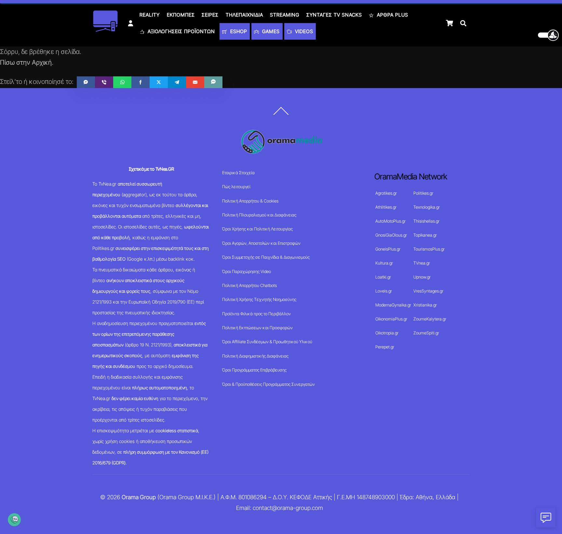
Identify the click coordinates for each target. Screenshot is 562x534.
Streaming (284, 15)
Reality (150, 15)
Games (270, 31)
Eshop (238, 31)
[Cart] (449, 23)
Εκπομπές (181, 15)
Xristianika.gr (425, 304)
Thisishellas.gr (426, 221)
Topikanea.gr (425, 235)
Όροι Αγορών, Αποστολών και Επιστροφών (261, 243)
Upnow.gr (422, 277)
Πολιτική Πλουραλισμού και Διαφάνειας (259, 214)
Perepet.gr (384, 346)
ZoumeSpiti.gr (426, 332)
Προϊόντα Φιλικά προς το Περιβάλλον (256, 313)
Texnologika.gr (426, 207)
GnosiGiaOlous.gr (391, 235)
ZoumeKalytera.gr (429, 318)
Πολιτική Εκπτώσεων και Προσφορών (257, 327)
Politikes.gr (423, 193)
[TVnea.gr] (105, 29)
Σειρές (210, 15)
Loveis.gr (383, 290)
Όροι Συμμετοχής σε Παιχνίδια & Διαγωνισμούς (266, 257)
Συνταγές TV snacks (334, 15)
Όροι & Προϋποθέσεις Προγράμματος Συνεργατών (268, 384)
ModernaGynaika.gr (393, 304)
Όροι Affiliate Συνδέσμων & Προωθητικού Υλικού (267, 341)
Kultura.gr (384, 263)
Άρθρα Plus (391, 15)
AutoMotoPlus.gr (390, 221)
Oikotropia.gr (386, 332)
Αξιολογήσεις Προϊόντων (180, 31)
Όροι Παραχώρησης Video (246, 271)
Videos (303, 31)
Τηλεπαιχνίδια (244, 15)
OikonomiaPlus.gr (391, 318)
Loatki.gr (383, 277)
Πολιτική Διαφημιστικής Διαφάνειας (255, 355)
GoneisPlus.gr (387, 249)
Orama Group (139, 497)
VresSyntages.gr (428, 290)
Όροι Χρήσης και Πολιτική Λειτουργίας (257, 228)
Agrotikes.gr (386, 193)
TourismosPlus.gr (429, 249)
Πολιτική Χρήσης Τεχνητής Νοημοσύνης (259, 299)
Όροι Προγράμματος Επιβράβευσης (254, 369)
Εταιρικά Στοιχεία (238, 172)
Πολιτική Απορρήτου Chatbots (249, 285)
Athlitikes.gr (385, 207)
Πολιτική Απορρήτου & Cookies (250, 200)
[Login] (130, 23)
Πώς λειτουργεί (236, 186)
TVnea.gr (421, 263)
